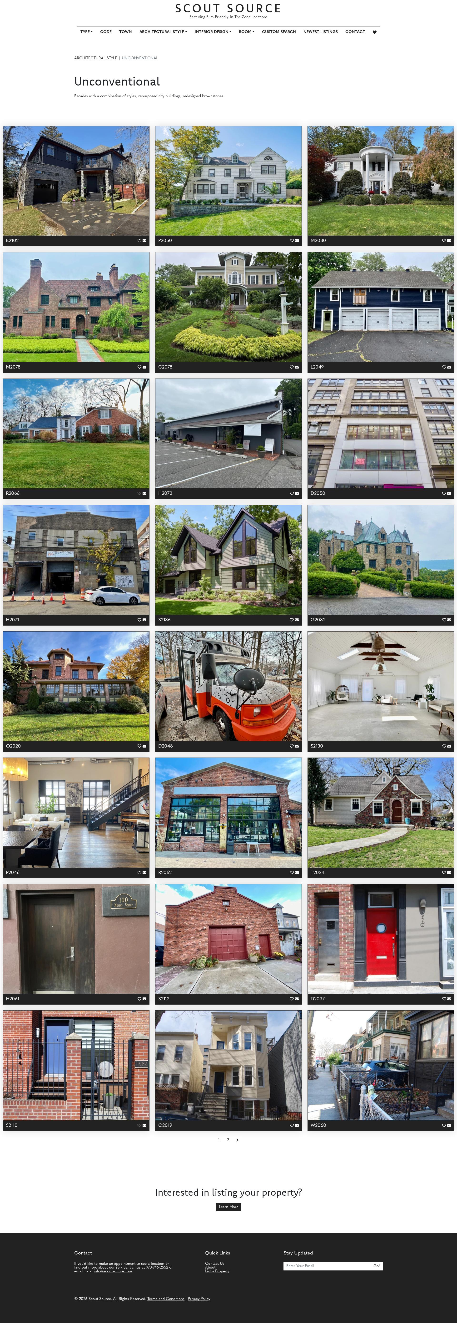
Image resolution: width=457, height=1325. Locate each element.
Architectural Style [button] (161, 32)
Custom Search (279, 32)
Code (106, 32)
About (210, 1267)
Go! (376, 1266)
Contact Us (214, 1264)
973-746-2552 (157, 1267)
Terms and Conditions (165, 1299)
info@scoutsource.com (113, 1271)
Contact (355, 32)
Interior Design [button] (211, 32)
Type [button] (85, 32)
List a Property (217, 1271)
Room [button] (245, 32)
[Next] (238, 1140)
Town (125, 32)
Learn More (228, 1207)
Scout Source (228, 7)
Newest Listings (320, 32)
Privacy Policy (199, 1299)
